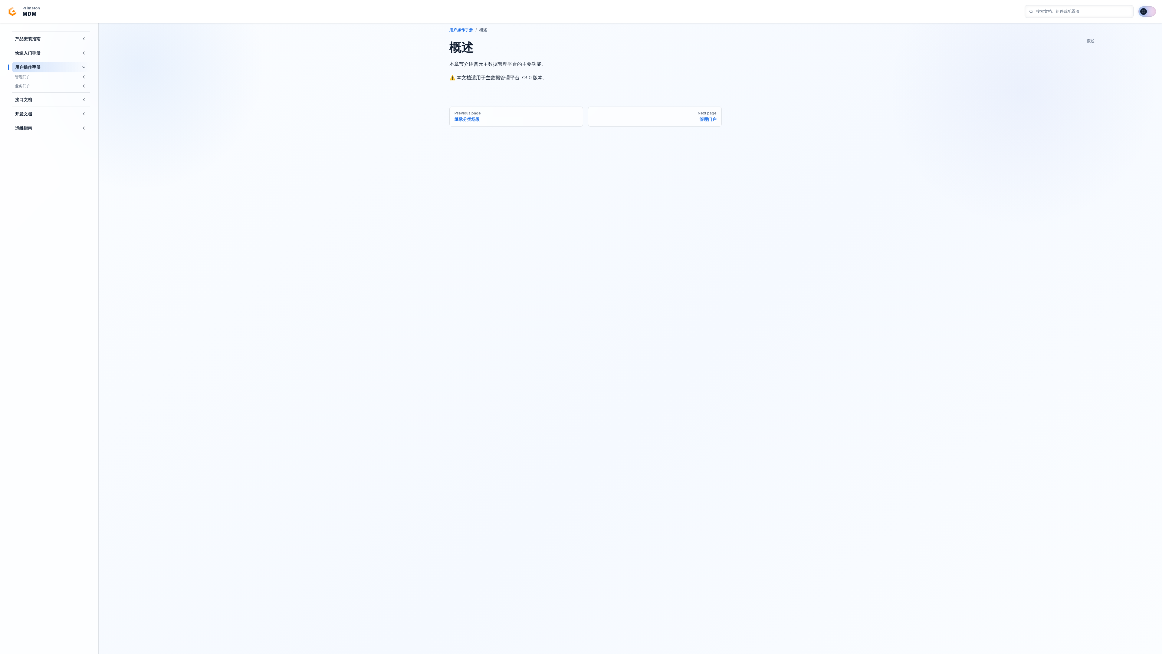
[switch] (1147, 11)
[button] (83, 38)
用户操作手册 (461, 29)
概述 (1091, 40)
